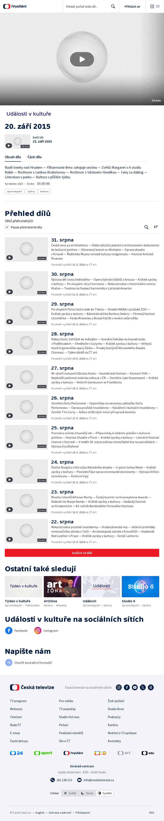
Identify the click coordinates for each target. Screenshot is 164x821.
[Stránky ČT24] (16, 754)
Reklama (16, 709)
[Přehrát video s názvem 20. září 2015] (82, 59)
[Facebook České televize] (127, 687)
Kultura (44, 191)
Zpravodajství (14, 191)
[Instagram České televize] (119, 687)
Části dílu (34, 157)
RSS (151, 812)
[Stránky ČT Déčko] (100, 754)
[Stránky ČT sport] (43, 754)
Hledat (113, 6)
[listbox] (87, 793)
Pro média (66, 701)
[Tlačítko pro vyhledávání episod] (146, 227)
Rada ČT (15, 725)
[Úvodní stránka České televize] (32, 687)
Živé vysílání (116, 701)
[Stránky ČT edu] (148, 754)
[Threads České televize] (151, 687)
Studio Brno (116, 709)
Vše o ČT (64, 741)
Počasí (63, 725)
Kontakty (114, 741)
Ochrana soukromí (60, 812)
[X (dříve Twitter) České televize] (143, 687)
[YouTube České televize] (135, 687)
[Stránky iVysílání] (73, 754)
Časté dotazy (19, 741)
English (40, 812)
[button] (82, 59)
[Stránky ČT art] (124, 754)
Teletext (16, 717)
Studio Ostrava (69, 717)
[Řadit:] (156, 226)
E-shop (15, 733)
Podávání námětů (71, 733)
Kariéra (113, 725)
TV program (18, 701)
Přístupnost (83, 812)
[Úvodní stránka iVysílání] (18, 6)
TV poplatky (67, 709)
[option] (70, 793)
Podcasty (114, 717)
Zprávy (31, 191)
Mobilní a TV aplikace (122, 733)
